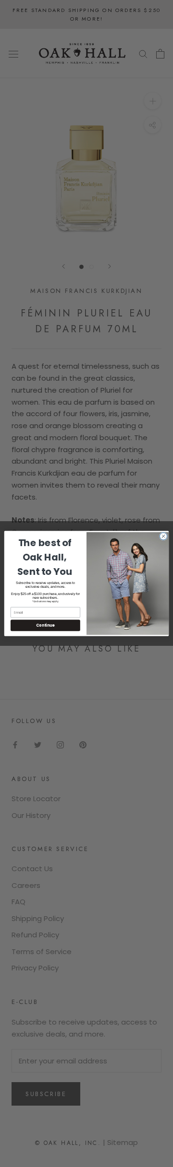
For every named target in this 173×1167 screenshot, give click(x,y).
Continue (45, 625)
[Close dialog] (163, 536)
